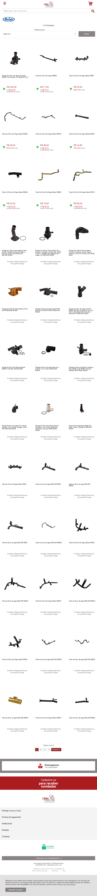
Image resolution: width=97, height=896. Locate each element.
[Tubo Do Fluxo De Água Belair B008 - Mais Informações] (82, 58)
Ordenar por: (39, 30)
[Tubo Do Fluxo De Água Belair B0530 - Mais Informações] (48, 116)
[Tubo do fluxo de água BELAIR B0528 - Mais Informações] (48, 642)
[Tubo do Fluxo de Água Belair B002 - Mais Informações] (15, 467)
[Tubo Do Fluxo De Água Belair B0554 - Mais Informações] (48, 700)
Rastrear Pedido (15, 811)
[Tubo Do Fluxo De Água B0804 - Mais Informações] (48, 58)
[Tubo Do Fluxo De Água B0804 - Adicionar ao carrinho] (37, 89)
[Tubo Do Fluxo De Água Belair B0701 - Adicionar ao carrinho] (71, 205)
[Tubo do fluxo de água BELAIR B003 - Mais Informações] (48, 467)
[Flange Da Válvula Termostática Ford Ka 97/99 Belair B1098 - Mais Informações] (15, 291)
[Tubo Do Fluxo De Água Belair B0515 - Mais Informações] (82, 525)
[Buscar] (93, 11)
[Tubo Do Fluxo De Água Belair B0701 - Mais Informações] (82, 175)
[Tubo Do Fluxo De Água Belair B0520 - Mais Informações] (48, 583)
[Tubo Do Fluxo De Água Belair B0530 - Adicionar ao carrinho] (37, 147)
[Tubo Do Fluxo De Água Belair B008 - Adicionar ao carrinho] (71, 89)
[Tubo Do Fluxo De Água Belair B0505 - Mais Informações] (15, 116)
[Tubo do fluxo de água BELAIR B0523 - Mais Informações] (82, 583)
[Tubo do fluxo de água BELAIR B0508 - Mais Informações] (48, 525)
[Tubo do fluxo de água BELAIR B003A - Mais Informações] (82, 467)
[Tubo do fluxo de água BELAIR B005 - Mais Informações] (15, 525)
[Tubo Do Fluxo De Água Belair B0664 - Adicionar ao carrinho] (4, 205)
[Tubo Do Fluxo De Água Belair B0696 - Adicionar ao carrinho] (37, 205)
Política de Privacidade (66, 884)
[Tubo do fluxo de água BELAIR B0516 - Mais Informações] (15, 583)
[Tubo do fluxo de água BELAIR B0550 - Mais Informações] (15, 700)
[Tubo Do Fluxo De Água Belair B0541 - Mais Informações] (82, 116)
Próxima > (56, 749)
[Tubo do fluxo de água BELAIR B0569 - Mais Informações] (82, 700)
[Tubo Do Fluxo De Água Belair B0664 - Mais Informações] (15, 175)
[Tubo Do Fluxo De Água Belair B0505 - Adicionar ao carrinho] (4, 147)
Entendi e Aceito (16, 890)
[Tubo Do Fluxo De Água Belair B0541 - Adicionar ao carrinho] (71, 147)
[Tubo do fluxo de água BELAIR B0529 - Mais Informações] (82, 642)
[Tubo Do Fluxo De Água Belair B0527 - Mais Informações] (15, 642)
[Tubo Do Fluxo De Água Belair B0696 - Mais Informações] (48, 175)
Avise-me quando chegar (19, 263)
